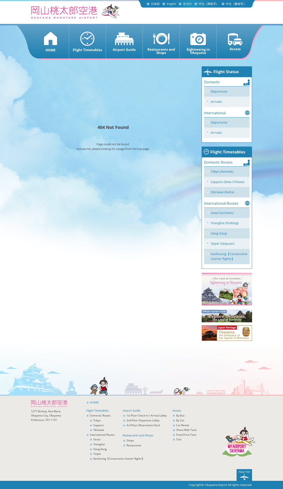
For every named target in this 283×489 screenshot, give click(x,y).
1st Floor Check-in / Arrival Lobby (146, 415)
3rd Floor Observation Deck (143, 425)
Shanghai (99, 444)
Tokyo (97, 420)
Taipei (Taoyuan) (222, 243)
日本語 (155, 4)
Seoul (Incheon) (222, 213)
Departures (219, 91)
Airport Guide (131, 411)
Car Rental (182, 425)
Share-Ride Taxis (186, 430)
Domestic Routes (100, 415)
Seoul (96, 439)
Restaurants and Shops (138, 435)
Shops (130, 440)
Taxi (178, 439)
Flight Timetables (227, 152)
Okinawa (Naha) (222, 192)
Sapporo (98, 425)
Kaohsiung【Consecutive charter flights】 (229, 256)
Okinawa (98, 430)
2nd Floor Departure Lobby (142, 420)
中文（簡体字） (209, 4)
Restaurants (133, 445)
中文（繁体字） (236, 4)
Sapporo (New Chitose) (227, 182)
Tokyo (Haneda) (222, 171)
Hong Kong (219, 233)
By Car (180, 420)
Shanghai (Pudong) (225, 223)
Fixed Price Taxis (186, 435)
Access (176, 411)
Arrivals (216, 101)
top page (143, 149)
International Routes (102, 435)
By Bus (180, 415)
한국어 (187, 4)
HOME (94, 402)
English (171, 4)
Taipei (97, 454)
